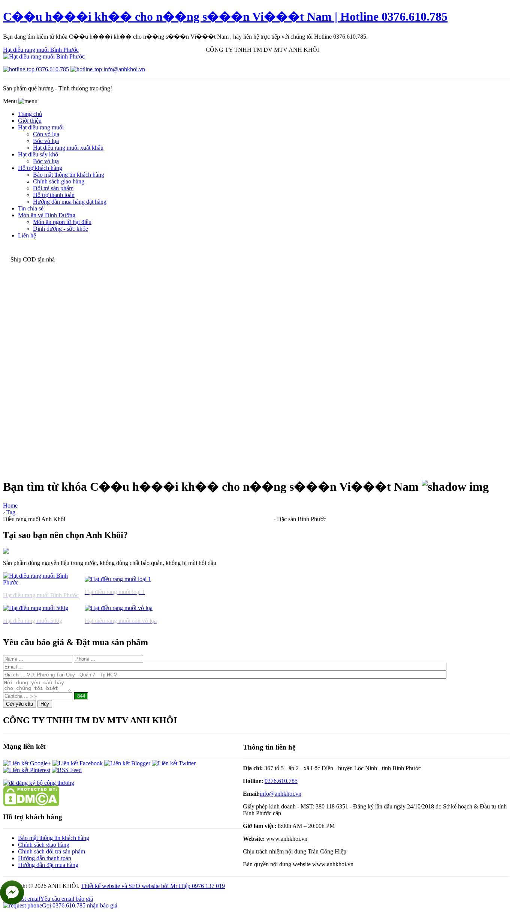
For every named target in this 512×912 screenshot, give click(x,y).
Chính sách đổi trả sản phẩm (51, 851)
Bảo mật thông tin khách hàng (53, 838)
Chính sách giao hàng (43, 844)
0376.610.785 (281, 781)
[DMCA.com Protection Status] (31, 804)
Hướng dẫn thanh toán (44, 858)
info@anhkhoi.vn (280, 793)
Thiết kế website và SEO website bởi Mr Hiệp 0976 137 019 (153, 886)
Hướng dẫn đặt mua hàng (48, 865)
